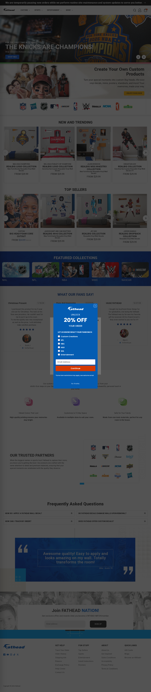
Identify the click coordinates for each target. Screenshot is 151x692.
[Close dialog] (95, 305)
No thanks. (75, 383)
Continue (75, 368)
